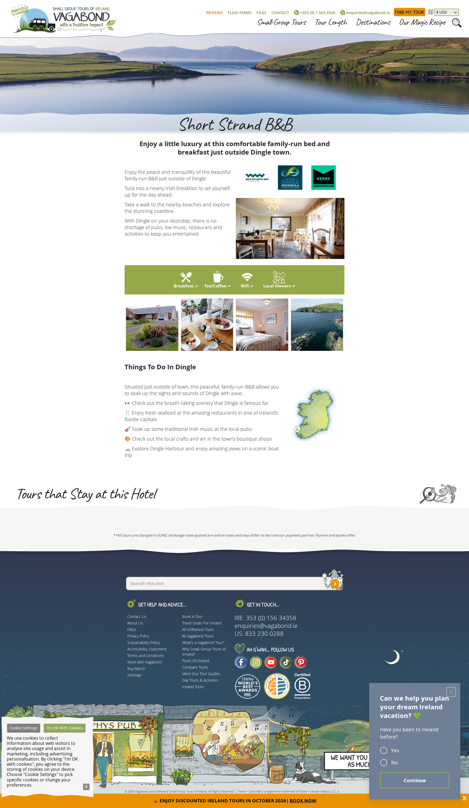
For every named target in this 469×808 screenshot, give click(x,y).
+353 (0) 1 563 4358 (317, 12)
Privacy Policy (138, 636)
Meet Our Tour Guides (201, 673)
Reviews (214, 12)
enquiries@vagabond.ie (368, 12)
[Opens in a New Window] (241, 666)
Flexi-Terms (240, 12)
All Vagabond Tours (198, 636)
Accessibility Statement (147, 649)
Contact (280, 12)
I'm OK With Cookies (64, 727)
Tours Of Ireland (195, 660)
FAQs (261, 12)
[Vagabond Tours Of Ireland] (59, 17)
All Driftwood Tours (198, 629)
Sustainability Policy (143, 642)
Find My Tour (409, 12)
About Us (135, 623)
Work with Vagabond (144, 662)
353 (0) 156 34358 (271, 618)
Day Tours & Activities (200, 680)
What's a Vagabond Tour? (203, 642)
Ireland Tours (193, 686)
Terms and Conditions (145, 655)
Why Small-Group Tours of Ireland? (204, 651)
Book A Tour (192, 616)
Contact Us (136, 616)
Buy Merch (136, 668)
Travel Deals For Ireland (201, 623)
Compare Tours (195, 667)
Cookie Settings (23, 727)
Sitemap (134, 675)
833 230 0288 (264, 633)
